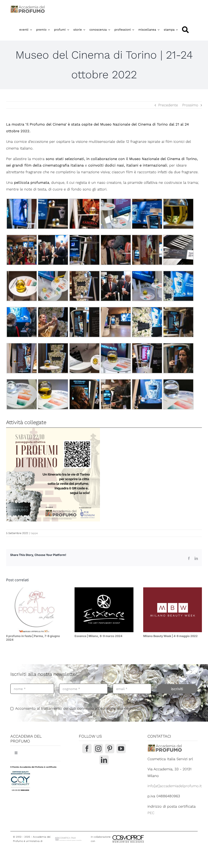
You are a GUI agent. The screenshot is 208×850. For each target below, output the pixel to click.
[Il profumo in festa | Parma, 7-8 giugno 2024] (35, 609)
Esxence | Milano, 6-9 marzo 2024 (98, 636)
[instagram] (98, 748)
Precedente (168, 105)
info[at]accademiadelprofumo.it (174, 786)
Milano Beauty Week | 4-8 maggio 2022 (170, 636)
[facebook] (87, 748)
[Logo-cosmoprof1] (141, 835)
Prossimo (190, 105)
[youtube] (121, 748)
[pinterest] (109, 748)
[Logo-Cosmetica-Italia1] (68, 838)
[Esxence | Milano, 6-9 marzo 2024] (104, 609)
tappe (34, 533)
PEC (150, 813)
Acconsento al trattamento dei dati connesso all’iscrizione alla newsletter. (79, 708)
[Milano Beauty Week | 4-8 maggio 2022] (172, 609)
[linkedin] (104, 760)
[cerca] (185, 30)
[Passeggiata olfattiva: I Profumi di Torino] (53, 474)
